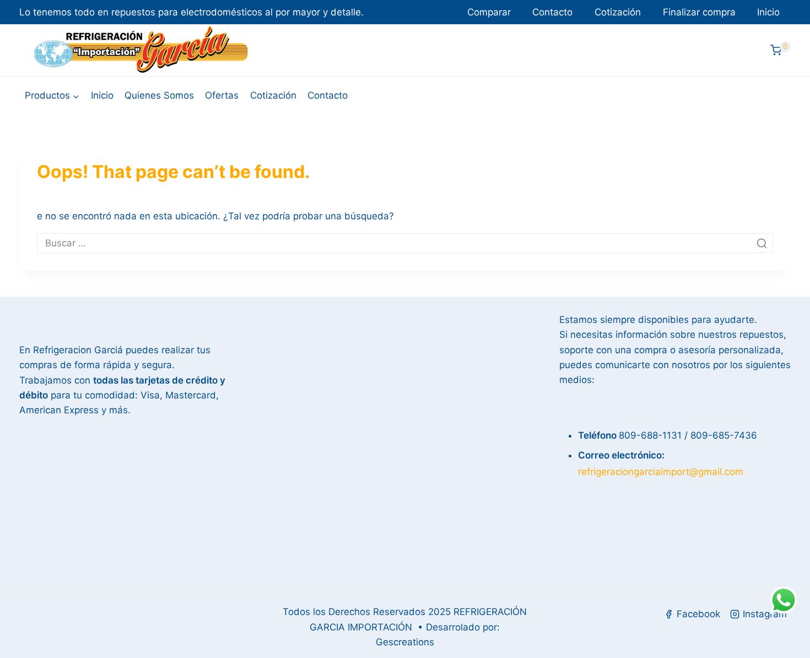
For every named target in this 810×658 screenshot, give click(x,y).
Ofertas (222, 95)
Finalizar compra (699, 12)
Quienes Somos (159, 95)
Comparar (489, 12)
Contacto (552, 12)
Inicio (768, 12)
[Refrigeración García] (141, 50)
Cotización (618, 12)
